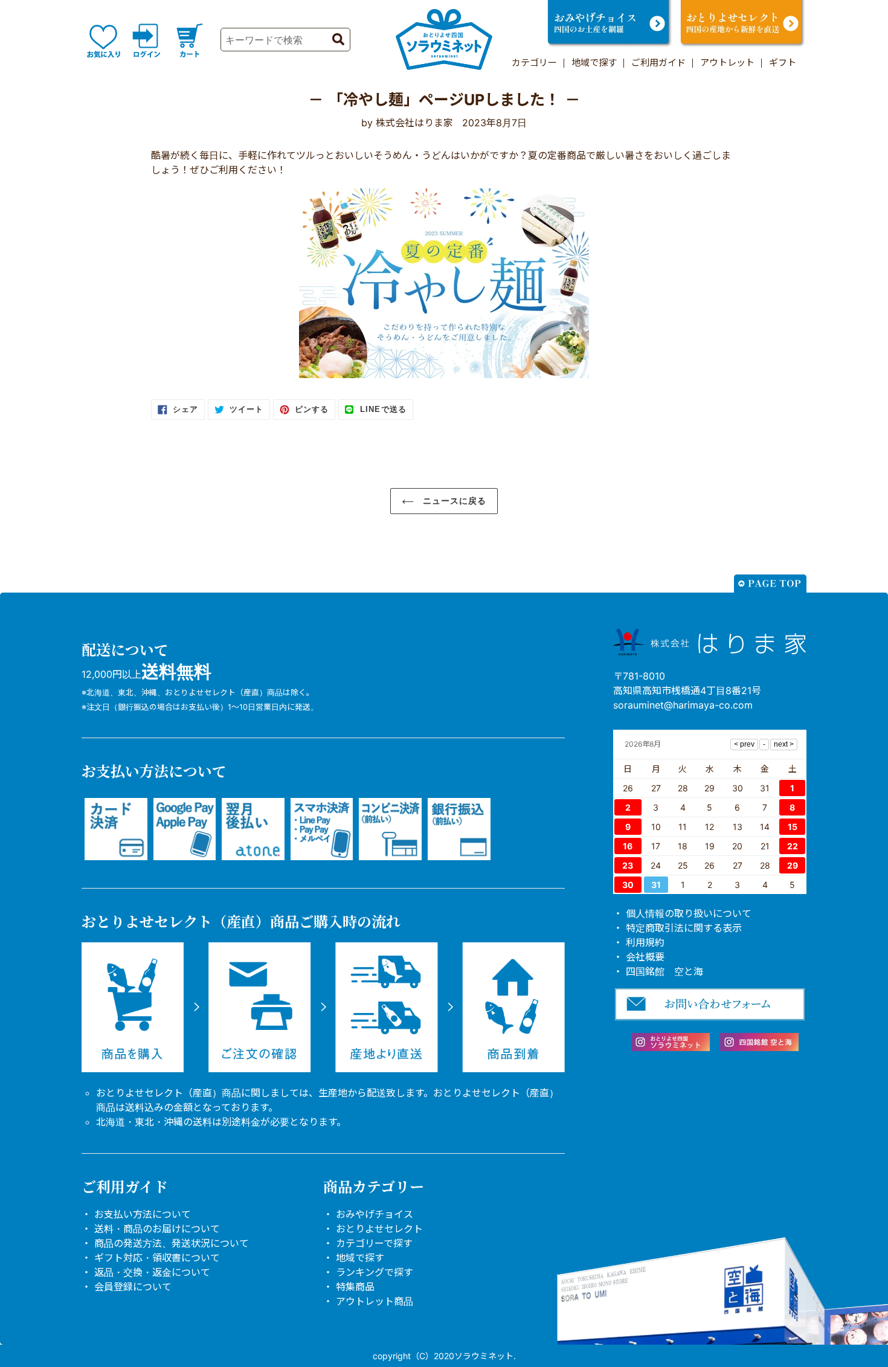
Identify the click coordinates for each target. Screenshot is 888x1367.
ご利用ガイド (658, 62)
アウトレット (727, 62)
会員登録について (133, 1287)
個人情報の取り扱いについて (688, 913)
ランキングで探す (374, 1272)
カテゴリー (534, 62)
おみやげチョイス (374, 1214)
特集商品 (355, 1287)
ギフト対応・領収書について (157, 1258)
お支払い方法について (142, 1214)
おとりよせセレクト (379, 1229)
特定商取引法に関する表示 (684, 928)
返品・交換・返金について (152, 1272)
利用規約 (645, 942)
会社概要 (645, 957)
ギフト (782, 62)
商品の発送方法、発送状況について (171, 1243)
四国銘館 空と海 (664, 971)
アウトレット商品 (374, 1301)
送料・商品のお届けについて (157, 1229)
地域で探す (594, 62)
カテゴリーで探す (374, 1243)
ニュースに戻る (453, 501)
